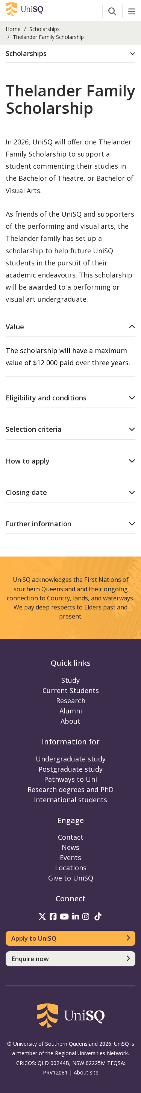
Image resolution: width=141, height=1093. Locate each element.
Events (70, 857)
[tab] (70, 54)
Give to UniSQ (70, 877)
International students (70, 799)
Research (70, 700)
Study (70, 680)
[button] (70, 53)
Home (13, 29)
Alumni (70, 710)
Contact (70, 837)
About (70, 721)
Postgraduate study (70, 769)
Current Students (70, 690)
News (70, 847)
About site (86, 1072)
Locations (70, 867)
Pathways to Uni (70, 779)
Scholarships (44, 29)
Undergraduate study (71, 758)
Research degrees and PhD (70, 789)
